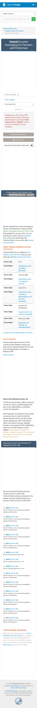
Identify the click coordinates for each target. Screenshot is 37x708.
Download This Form (19, 134)
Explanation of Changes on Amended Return (25, 325)
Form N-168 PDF (11, 95)
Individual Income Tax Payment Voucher (25, 281)
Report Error (18, 109)
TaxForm (14, 5)
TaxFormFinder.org (9, 28)
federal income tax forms (22, 257)
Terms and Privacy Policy (18, 688)
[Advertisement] (18, 72)
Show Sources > (9, 355)
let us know (7, 645)
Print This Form (19, 140)
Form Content (10, 100)
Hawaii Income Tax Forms (14, 31)
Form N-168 (12, 508)
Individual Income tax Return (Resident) (25, 268)
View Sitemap (14, 686)
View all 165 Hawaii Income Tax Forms (19, 333)
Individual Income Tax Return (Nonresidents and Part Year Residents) (25, 296)
